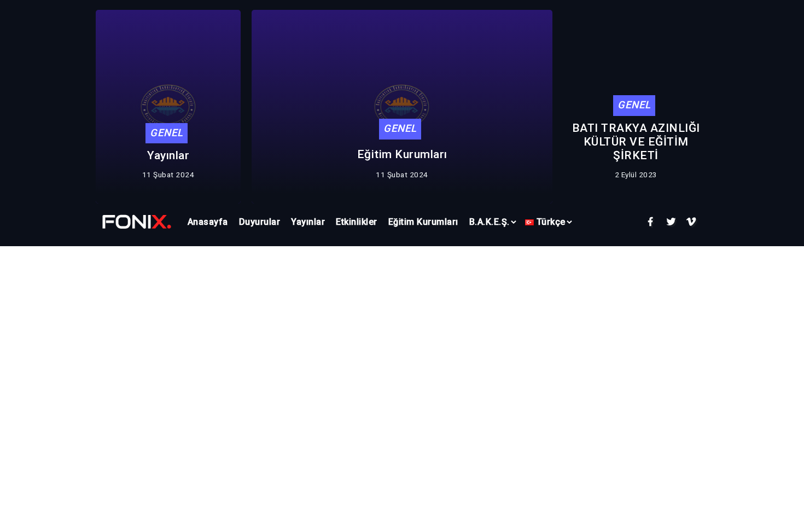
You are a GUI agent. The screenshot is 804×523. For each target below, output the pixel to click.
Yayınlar (168, 155)
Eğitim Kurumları (402, 154)
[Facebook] (651, 222)
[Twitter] (671, 222)
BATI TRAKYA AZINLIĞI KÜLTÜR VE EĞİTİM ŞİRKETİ (636, 141)
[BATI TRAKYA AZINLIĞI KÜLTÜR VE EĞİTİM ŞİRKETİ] (136, 221)
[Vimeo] (692, 222)
